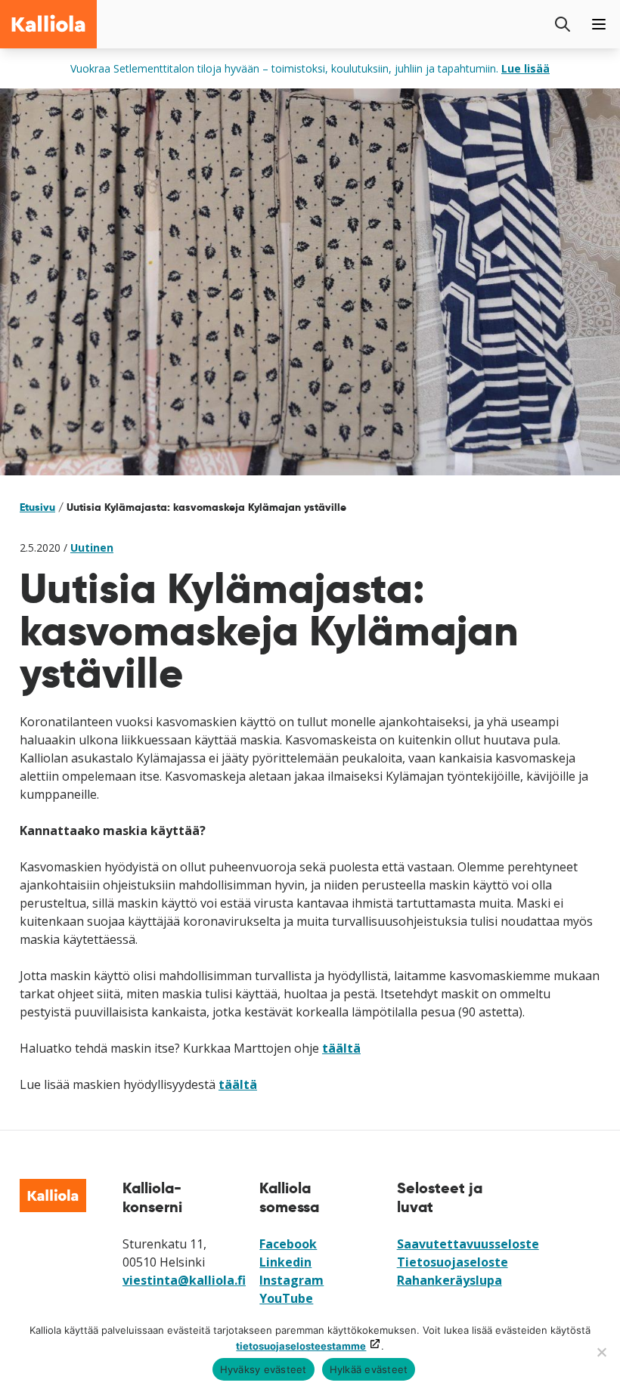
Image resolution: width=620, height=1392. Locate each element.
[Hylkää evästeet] (601, 1352)
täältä (341, 1048)
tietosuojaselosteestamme (301, 1346)
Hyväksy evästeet (263, 1369)
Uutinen (91, 547)
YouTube (286, 1298)
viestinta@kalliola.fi (184, 1280)
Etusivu (37, 507)
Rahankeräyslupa (449, 1280)
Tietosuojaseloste (452, 1262)
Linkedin (285, 1262)
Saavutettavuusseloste (468, 1244)
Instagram (291, 1280)
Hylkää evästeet (369, 1369)
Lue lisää (525, 68)
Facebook (288, 1244)
